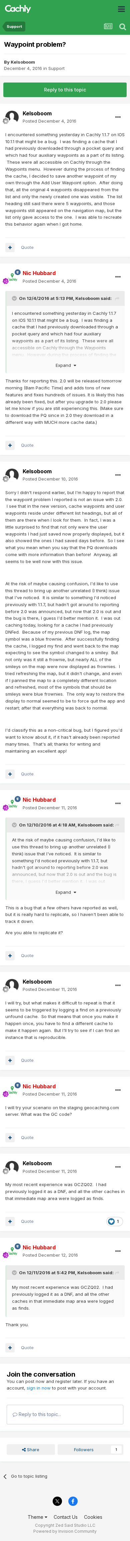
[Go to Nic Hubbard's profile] (12, 277)
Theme (36, 1517)
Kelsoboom (23, 62)
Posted (49, 121)
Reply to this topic (65, 89)
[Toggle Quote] (15, 298)
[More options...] (118, 117)
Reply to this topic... (39, 1414)
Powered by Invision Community (65, 1531)
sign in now (39, 1388)
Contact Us (66, 1517)
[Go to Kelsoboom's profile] (12, 117)
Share (32, 1449)
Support (56, 68)
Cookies (93, 1517)
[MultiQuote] (10, 247)
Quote (27, 247)
